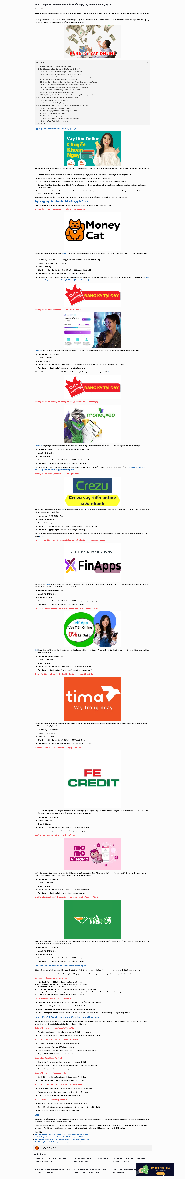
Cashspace (38, 350)
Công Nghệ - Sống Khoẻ (48, 1148)
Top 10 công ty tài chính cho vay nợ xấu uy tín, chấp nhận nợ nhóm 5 (59, 1142)
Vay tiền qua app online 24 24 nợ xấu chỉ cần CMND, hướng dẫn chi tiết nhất (62, 1134)
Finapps (47, 584)
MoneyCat (64, 253)
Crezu (63, 510)
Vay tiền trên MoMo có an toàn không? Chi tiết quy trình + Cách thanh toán (62, 1139)
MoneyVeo (38, 446)
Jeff (36, 650)
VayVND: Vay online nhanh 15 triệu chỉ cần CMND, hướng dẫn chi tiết (59, 1137)
